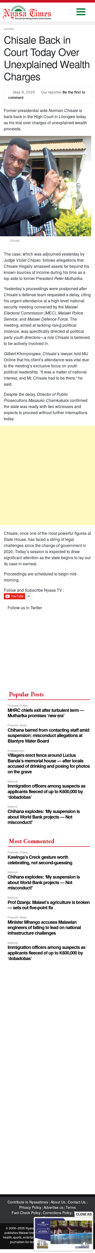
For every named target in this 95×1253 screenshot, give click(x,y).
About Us (58, 1201)
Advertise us (53, 1207)
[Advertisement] (47, 475)
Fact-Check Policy (26, 1212)
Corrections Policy (57, 1212)
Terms (71, 1207)
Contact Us (77, 1201)
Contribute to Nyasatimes (28, 1201)
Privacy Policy (30, 1207)
